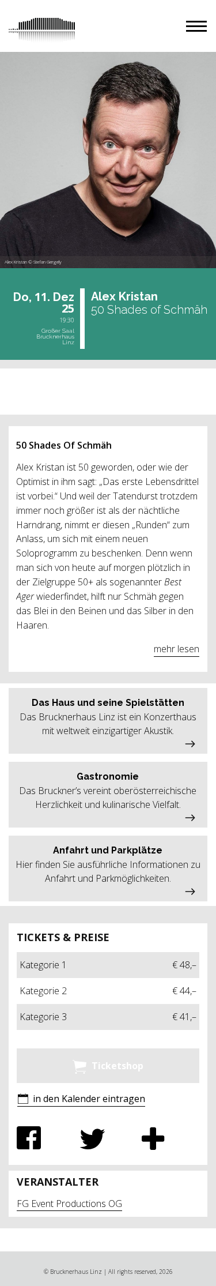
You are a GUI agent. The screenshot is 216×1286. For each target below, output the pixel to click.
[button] (196, 26)
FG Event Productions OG (69, 1203)
